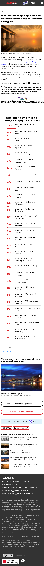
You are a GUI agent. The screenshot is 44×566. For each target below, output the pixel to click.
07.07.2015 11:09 (6, 9)
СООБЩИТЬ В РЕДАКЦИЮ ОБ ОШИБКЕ (18, 494)
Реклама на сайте (21, 482)
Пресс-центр (31, 488)
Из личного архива (24, 54)
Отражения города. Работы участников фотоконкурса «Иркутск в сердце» (23, 465)
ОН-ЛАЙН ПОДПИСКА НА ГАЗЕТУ (15, 491)
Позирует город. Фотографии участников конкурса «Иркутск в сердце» (24, 451)
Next (39, 376)
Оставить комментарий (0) (22, 412)
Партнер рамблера (20, 555)
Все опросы (7, 351)
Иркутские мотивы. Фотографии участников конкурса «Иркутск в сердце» (25, 438)
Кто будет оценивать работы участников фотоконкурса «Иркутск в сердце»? (23, 458)
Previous (3, 376)
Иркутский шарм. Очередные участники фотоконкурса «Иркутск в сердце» (23, 445)
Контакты (6, 482)
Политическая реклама (12, 488)
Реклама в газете (9, 485)
